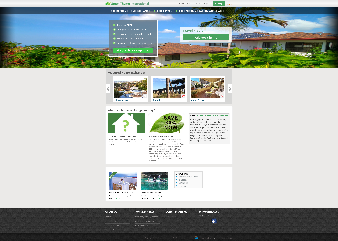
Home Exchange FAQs (188, 177)
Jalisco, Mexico (121, 100)
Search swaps (202, 3)
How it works (184, 3)
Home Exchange (220, 238)
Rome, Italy (158, 100)
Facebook (183, 186)
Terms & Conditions (113, 221)
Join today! (183, 180)
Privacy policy (110, 230)
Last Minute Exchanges (144, 221)
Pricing (219, 3)
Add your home (206, 37)
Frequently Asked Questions (146, 217)
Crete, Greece (197, 100)
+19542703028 (171, 217)
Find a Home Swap (142, 225)
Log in (230, 3)
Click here (119, 198)
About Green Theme (113, 225)
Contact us (183, 183)
